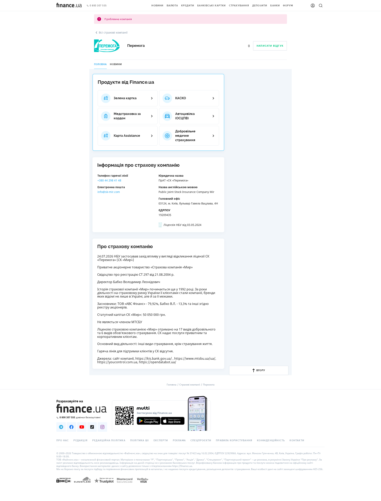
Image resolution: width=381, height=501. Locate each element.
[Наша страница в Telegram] (61, 427)
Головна (100, 64)
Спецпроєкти (200, 440)
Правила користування (234, 440)
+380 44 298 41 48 (109, 180)
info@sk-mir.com (108, 192)
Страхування (239, 5)
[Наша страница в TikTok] (92, 427)
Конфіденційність (271, 440)
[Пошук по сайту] (321, 5)
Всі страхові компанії (113, 32)
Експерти (161, 440)
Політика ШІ (139, 440)
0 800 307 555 (98, 5)
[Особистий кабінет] (313, 5)
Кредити (187, 5)
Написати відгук (270, 45)
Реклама (179, 440)
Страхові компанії (189, 384)
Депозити (259, 5)
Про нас (62, 440)
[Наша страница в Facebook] (71, 427)
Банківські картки (211, 5)
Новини (157, 5)
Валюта (172, 5)
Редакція (80, 440)
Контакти (297, 440)
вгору (260, 370)
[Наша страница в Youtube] (82, 427)
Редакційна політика (108, 440)
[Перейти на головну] (69, 5)
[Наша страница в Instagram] (102, 427)
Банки (275, 5)
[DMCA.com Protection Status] (63, 480)
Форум (288, 5)
